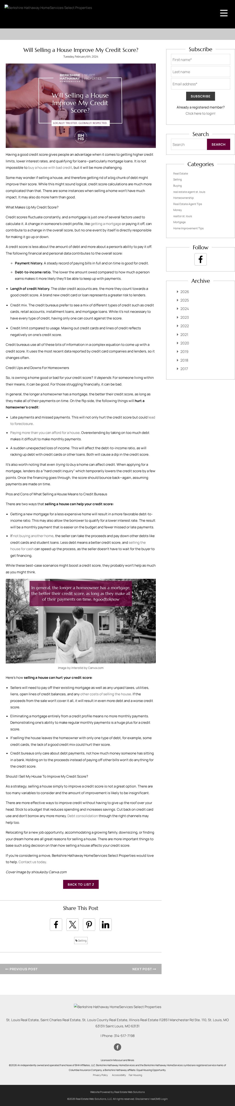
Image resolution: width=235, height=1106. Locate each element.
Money (177, 210)
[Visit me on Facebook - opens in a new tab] (200, 259)
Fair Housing (135, 1075)
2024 (184, 308)
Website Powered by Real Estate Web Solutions (117, 1092)
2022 (184, 325)
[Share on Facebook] (56, 924)
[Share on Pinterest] (89, 924)
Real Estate (180, 173)
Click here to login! (200, 113)
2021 (184, 334)
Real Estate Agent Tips (187, 204)
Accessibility (119, 1075)
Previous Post (23, 969)
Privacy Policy (100, 1075)
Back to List (80, 884)
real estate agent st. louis (189, 192)
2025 (184, 300)
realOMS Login (159, 1098)
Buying (177, 186)
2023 (184, 317)
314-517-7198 (124, 1035)
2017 (184, 368)
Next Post (142, 969)
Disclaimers (142, 1098)
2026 (184, 291)
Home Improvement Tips (188, 228)
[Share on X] (72, 924)
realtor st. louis (182, 216)
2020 (184, 343)
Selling (82, 940)
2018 (184, 360)
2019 (184, 351)
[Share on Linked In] (105, 924)
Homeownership (183, 198)
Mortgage (179, 222)
